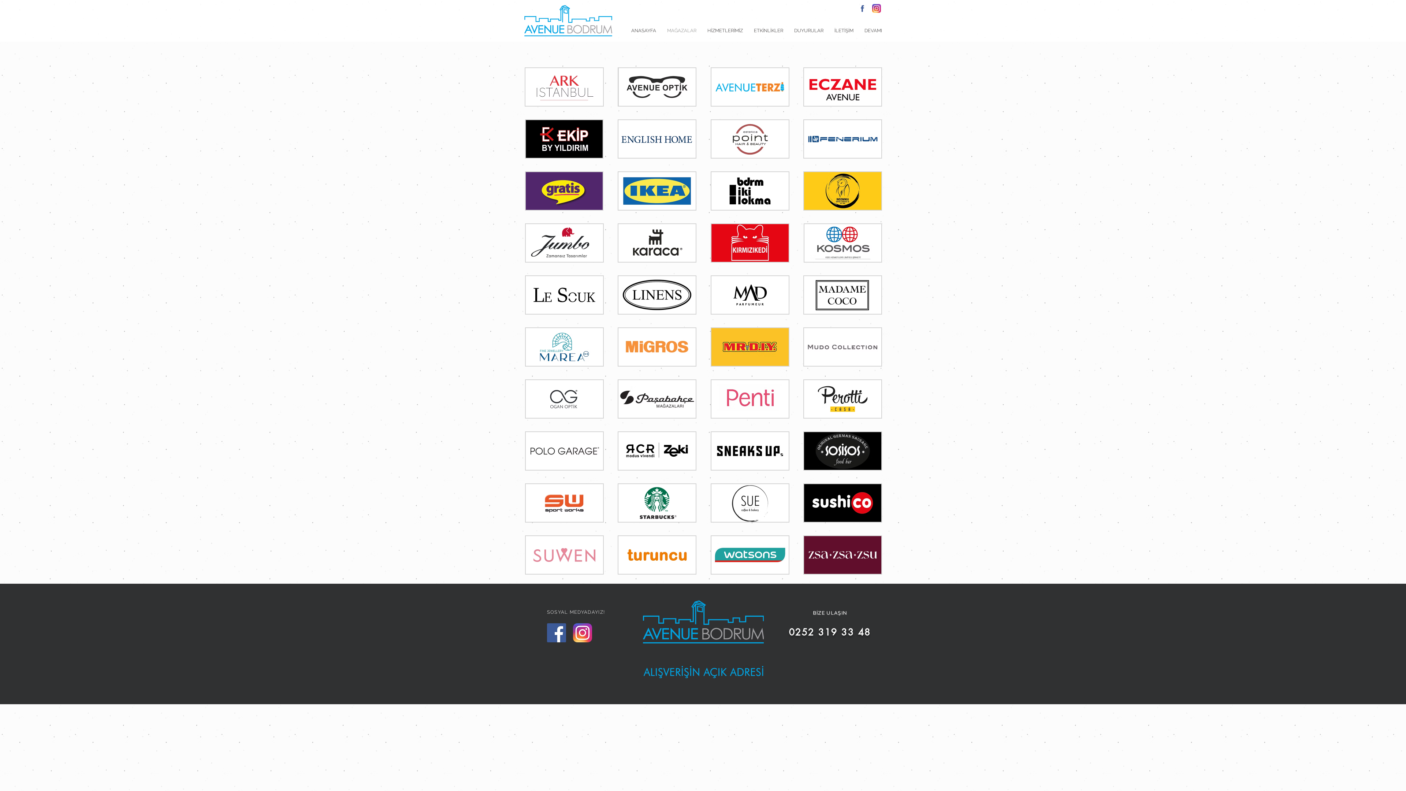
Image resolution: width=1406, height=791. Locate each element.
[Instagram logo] (876, 8)
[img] (564, 87)
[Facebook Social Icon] (556, 632)
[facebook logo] (862, 8)
